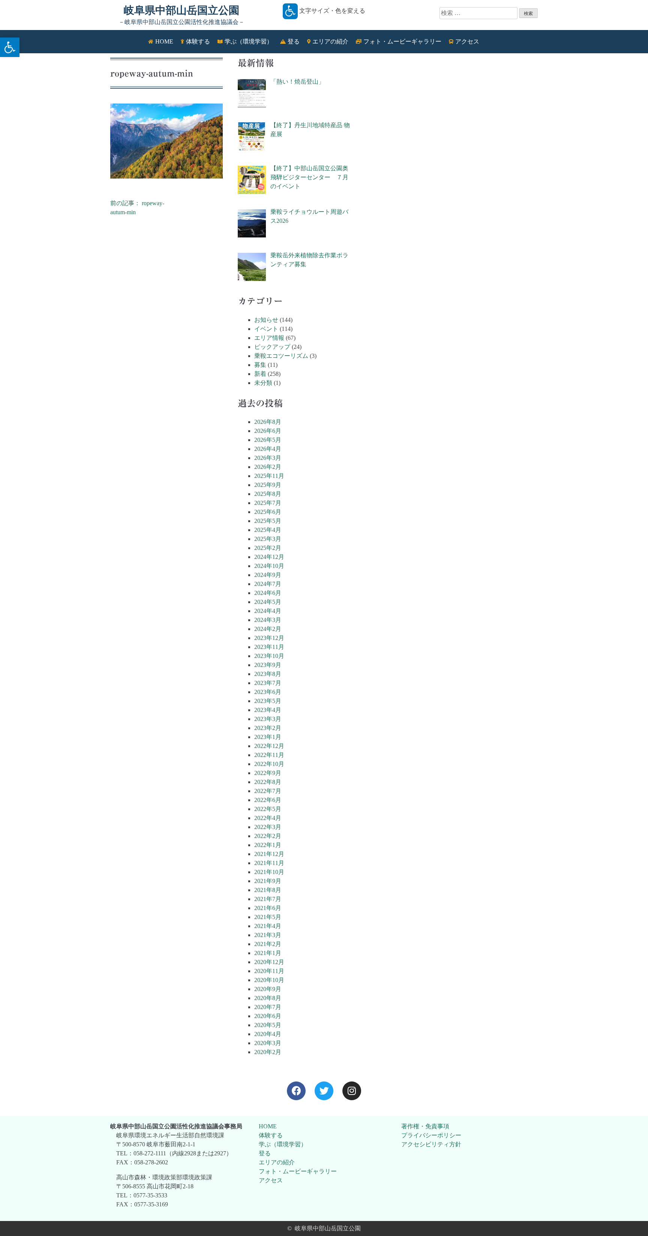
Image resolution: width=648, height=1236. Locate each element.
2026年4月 (267, 449)
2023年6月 (267, 692)
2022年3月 (267, 827)
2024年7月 (267, 584)
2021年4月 (267, 926)
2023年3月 (267, 719)
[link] (296, 1090)
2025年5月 (267, 521)
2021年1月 (267, 953)
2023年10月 (269, 656)
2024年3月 (267, 620)
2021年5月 (267, 917)
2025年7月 (267, 503)
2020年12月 (269, 962)
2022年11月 (269, 755)
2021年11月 (269, 863)
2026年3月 (267, 458)
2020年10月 (269, 980)
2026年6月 (267, 431)
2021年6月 (267, 908)
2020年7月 (267, 1007)
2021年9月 (267, 881)
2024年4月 (267, 611)
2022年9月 (267, 773)
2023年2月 (267, 728)
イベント (266, 329)
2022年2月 (267, 836)
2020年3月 (267, 1043)
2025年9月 (267, 485)
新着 (260, 374)
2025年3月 (267, 539)
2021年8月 (267, 890)
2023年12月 (269, 638)
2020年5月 (267, 1025)
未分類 (263, 383)
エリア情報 (269, 338)
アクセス (271, 1180)
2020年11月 (269, 971)
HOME (268, 1126)
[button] (10, 47)
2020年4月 (267, 1034)
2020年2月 (267, 1052)
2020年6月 (267, 1016)
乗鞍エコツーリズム (281, 356)
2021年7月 (267, 899)
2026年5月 (267, 440)
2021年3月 (267, 935)
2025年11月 (269, 476)
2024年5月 (267, 602)
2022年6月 (267, 800)
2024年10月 (269, 566)
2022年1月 (267, 845)
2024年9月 (267, 575)
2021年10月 (269, 872)
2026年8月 (267, 422)
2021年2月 (267, 944)
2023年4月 (267, 710)
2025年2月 (267, 548)
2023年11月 (269, 647)
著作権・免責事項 (425, 1126)
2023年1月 (267, 737)
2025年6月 (267, 512)
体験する (271, 1135)
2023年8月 (267, 674)
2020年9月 (267, 989)
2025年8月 (267, 494)
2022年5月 (267, 809)
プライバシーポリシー (431, 1135)
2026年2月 (267, 467)
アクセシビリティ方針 (431, 1144)
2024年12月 (269, 557)
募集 (260, 365)
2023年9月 (267, 665)
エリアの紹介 (277, 1162)
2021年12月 (269, 854)
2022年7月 (267, 791)
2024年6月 (267, 593)
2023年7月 (267, 683)
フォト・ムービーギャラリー (298, 1171)
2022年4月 (267, 818)
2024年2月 (267, 629)
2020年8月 (267, 998)
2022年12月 (269, 746)
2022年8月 (267, 782)
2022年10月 (269, 764)
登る (265, 1153)
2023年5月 (267, 701)
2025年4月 (267, 530)
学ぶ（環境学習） (283, 1144)
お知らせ (266, 320)
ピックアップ (272, 347)
